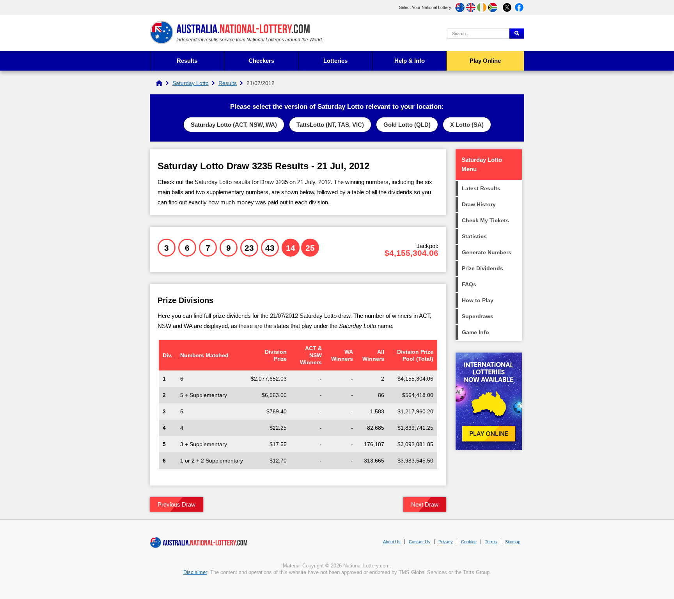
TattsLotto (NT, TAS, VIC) (330, 124)
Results (187, 60)
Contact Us (419, 541)
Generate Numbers (486, 252)
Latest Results (481, 188)
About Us (392, 541)
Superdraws (477, 316)
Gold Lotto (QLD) (407, 124)
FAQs (469, 284)
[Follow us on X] (507, 7)
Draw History (479, 204)
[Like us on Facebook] (519, 7)
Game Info (475, 332)
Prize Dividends (482, 268)
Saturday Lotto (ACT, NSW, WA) (234, 124)
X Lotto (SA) (467, 124)
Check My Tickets (485, 220)
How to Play (477, 300)
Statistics (474, 236)
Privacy (445, 541)
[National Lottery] (159, 83)
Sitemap (512, 541)
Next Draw (424, 504)
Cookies (469, 541)
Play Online (485, 60)
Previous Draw (176, 504)
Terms (491, 541)
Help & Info (409, 60)
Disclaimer (195, 572)
